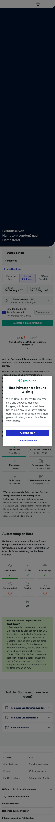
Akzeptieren (27, 433)
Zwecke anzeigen (27, 440)
